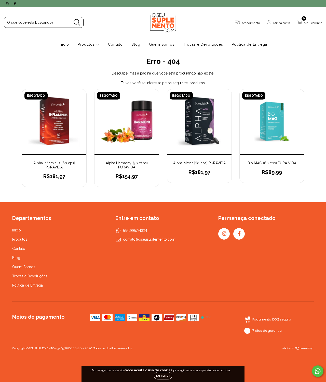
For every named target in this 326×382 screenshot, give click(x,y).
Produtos (87, 44)
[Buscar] (77, 23)
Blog (135, 44)
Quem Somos (161, 44)
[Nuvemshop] (298, 349)
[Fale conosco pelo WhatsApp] (317, 371)
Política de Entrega (249, 44)
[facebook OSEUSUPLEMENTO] (14, 4)
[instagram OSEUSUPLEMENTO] (7, 4)
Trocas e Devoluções (203, 44)
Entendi (163, 375)
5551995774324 (135, 230)
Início (64, 44)
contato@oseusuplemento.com (149, 239)
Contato (115, 44)
